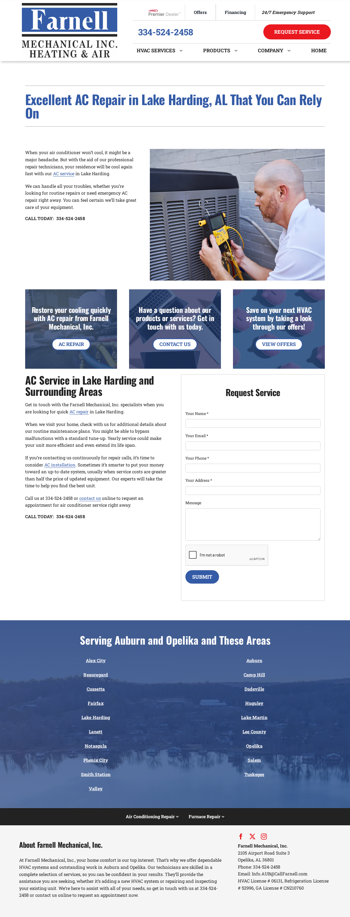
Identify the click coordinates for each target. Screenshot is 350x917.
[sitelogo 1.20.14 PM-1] (69, 5)
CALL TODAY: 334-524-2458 (55, 218)
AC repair (79, 411)
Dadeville (254, 689)
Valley (96, 788)
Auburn (254, 660)
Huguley (254, 703)
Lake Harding (95, 717)
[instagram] (264, 837)
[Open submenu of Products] (238, 50)
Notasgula (96, 746)
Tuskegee (254, 774)
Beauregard (95, 674)
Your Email (196, 435)
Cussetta (96, 689)
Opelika (254, 746)
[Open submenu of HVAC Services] (183, 50)
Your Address (198, 480)
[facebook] (241, 837)
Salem (254, 760)
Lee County (254, 731)
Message (193, 502)
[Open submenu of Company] (291, 50)
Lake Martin (254, 717)
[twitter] (252, 837)
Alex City (96, 660)
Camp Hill (254, 674)
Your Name (197, 413)
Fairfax (96, 703)
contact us (90, 498)
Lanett (95, 731)
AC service (63, 173)
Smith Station (95, 774)
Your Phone (197, 458)
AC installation (59, 465)
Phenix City (95, 760)
